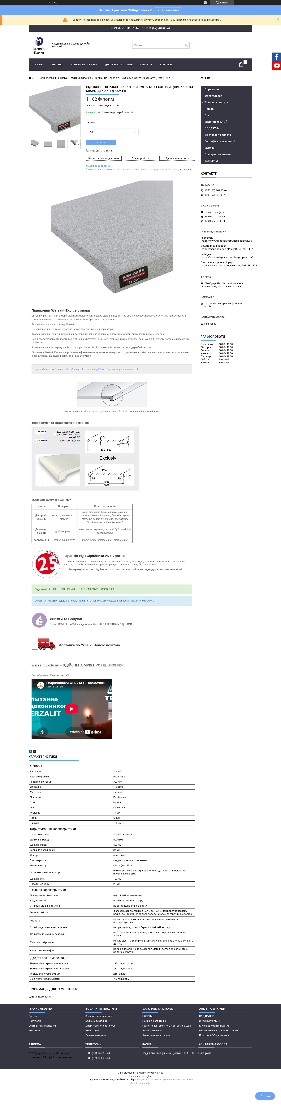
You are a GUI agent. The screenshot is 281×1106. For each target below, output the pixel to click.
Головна (38, 64)
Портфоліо (212, 89)
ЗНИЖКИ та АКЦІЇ (216, 121)
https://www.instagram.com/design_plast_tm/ (227, 257)
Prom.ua (158, 1072)
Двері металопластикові (100, 1025)
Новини (209, 108)
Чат (268, 1096)
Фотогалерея (213, 95)
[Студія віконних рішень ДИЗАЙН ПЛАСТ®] (38, 45)
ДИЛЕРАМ (211, 160)
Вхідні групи (92, 1030)
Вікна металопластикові (99, 1016)
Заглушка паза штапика (156, 1035)
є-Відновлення (168, 10)
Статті (209, 115)
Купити (101, 142)
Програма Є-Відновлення (214, 1035)
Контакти (166, 64)
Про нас (57, 64)
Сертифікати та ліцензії (220, 141)
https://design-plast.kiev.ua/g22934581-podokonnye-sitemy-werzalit (102, 369)
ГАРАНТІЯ (146, 64)
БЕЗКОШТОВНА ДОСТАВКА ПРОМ (218, 1030)
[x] (34, 752)
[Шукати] (186, 45)
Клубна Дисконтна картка (214, 1025)
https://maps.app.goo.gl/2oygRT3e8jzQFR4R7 (227, 249)
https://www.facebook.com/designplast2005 (227, 240)
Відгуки (209, 147)
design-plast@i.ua (215, 212)
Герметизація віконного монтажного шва (166, 1025)
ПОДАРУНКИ (213, 128)
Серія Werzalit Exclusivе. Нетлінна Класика (65, 77)
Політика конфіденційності (178, 1079)
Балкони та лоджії (96, 1020)
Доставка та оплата (119, 64)
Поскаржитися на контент (148, 1079)
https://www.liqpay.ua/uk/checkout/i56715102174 (229, 265)
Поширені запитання (218, 154)
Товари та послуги (84, 64)
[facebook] (30, 752)
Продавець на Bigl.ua (140, 1076)
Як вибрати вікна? (153, 1030)
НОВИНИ (147, 1016)
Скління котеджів (95, 1035)
